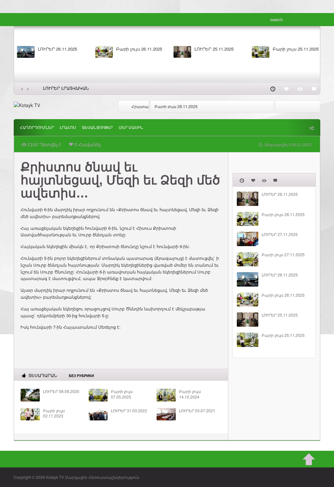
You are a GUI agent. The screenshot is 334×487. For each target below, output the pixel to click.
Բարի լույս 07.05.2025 (122, 394)
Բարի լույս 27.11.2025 (283, 254)
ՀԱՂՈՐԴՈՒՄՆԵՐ (37, 127)
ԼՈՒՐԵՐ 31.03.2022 (129, 410)
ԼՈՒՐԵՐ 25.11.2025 (214, 49)
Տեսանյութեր (97, 127)
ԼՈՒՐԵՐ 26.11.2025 (57, 49)
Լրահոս (68, 127)
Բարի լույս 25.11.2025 (296, 49)
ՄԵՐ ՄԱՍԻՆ (131, 127)
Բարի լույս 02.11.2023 (54, 413)
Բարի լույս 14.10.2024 (190, 394)
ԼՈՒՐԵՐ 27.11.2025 (280, 234)
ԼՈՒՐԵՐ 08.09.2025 (61, 391)
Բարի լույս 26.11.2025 (139, 49)
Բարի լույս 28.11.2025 (176, 106)
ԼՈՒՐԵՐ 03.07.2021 (197, 410)
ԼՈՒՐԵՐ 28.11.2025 (280, 194)
